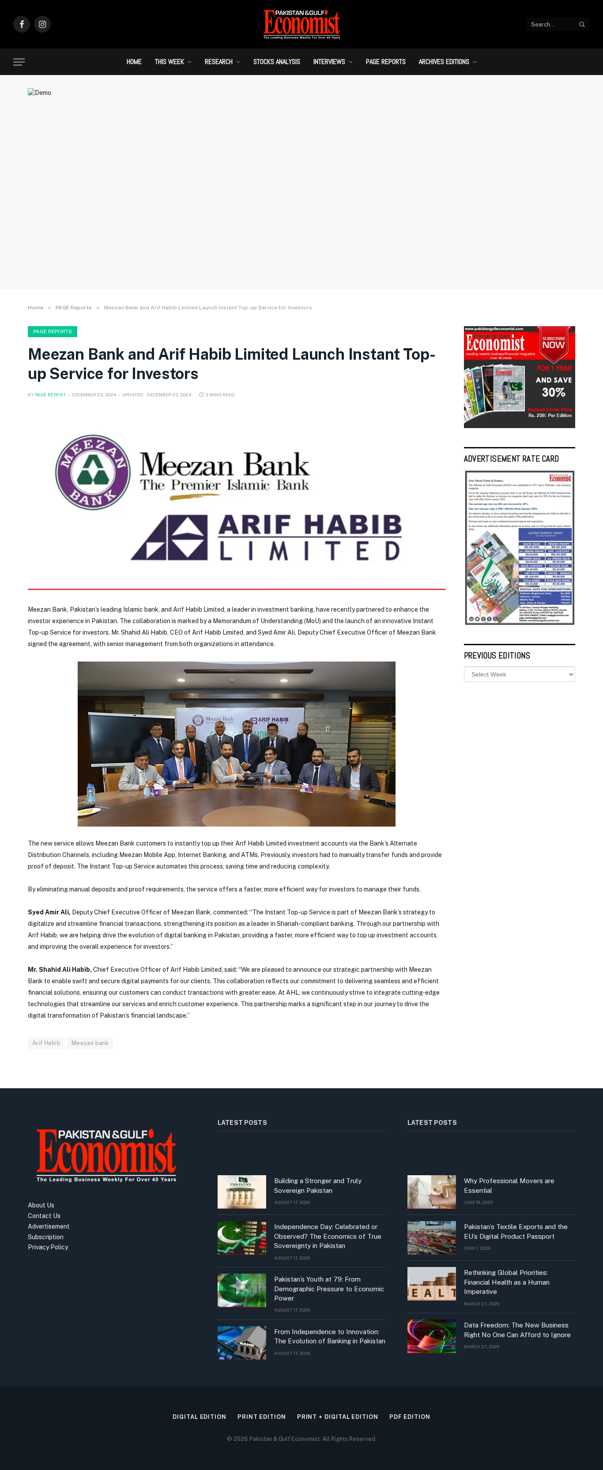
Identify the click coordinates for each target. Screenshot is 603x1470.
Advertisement (49, 1226)
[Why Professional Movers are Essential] (431, 1192)
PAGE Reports (386, 61)
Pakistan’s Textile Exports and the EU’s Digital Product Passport (516, 1231)
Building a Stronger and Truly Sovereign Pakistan (318, 1185)
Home (134, 61)
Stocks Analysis (276, 61)
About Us (41, 1205)
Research (219, 61)
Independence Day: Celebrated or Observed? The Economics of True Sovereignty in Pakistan (327, 1236)
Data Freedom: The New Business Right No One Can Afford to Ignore (517, 1329)
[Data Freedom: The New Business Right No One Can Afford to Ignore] (431, 1336)
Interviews (329, 61)
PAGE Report (50, 394)
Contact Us (44, 1215)
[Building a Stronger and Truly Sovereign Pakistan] (242, 1192)
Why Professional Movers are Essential (509, 1185)
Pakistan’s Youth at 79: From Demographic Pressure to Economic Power (329, 1288)
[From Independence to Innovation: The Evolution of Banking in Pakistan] (242, 1343)
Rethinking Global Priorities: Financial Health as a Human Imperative (507, 1282)
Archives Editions (444, 61)
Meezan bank (90, 1043)
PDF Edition (409, 1417)
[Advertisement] (301, 209)
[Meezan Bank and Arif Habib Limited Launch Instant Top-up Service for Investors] (237, 500)
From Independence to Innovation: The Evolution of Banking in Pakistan (329, 1336)
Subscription (46, 1237)
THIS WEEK (169, 61)
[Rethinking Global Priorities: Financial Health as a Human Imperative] (431, 1284)
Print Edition (261, 1417)
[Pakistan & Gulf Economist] (301, 24)
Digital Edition (199, 1417)
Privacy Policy (48, 1247)
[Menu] (19, 62)
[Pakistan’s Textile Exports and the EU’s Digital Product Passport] (431, 1238)
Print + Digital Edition (337, 1417)
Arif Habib (46, 1043)
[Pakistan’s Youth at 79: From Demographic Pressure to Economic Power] (242, 1290)
